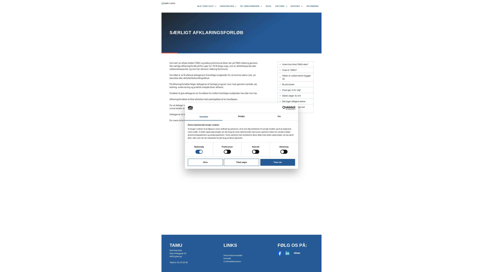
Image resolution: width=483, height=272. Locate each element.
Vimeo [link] (297, 253)
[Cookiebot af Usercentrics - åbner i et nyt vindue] (284, 108)
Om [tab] (279, 116)
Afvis (205, 162)
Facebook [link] (281, 253)
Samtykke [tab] (203, 117)
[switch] (227, 152)
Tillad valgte (241, 162)
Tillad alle (277, 162)
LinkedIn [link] (288, 253)
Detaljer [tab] (241, 116)
